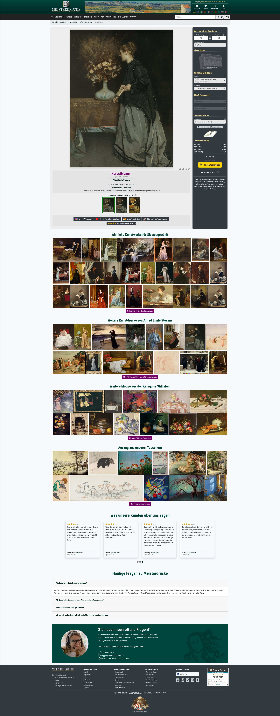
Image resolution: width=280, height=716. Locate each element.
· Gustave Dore (149, 685)
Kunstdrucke (59, 17)
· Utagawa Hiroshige (151, 682)
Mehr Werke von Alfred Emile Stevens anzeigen (140, 377)
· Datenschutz (87, 680)
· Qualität (116, 680)
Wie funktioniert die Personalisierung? (71, 583)
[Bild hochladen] (227, 17)
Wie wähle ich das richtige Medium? (70, 607)
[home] (52, 17)
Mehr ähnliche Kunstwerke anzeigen (140, 311)
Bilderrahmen (99, 17)
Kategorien (78, 17)
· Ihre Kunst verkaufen (120, 675)
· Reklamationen (88, 685)
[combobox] (210, 45)
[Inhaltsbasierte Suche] (222, 17)
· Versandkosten (119, 677)
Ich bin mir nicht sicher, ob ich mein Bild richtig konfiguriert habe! (82, 615)
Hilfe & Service (123, 17)
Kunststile (88, 17)
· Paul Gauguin (149, 677)
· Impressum (87, 675)
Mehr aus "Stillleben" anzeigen (140, 438)
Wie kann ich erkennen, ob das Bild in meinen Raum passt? (80, 600)
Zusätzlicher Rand (199, 42)
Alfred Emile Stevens (86, 22)
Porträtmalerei (73, 22)
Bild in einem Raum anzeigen (157, 219)
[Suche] (217, 17)
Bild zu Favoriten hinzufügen (109, 219)
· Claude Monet (149, 675)
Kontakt (133, 17)
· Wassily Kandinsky (151, 680)
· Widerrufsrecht (88, 682)
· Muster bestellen (119, 688)
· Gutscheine (118, 685)
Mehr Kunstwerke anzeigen (140, 504)
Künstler (69, 17)
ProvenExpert (78, 553)
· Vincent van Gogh (150, 672)
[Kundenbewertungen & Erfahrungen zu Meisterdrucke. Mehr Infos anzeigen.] (218, 677)
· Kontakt (85, 672)
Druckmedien (111, 17)
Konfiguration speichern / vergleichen (210, 127)
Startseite (55, 22)
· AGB (84, 677)
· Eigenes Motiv (118, 672)
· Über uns (86, 688)
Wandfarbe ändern (133, 219)
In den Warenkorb (211, 165)
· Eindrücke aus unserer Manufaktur (124, 682)
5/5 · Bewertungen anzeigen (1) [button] (126, 223)
